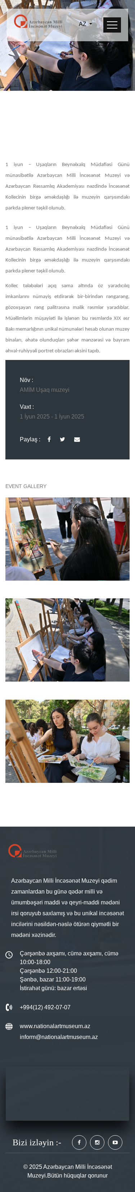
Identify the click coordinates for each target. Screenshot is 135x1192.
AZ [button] (83, 24)
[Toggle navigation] (112, 25)
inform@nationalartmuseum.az (59, 1037)
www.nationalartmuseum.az (55, 1026)
